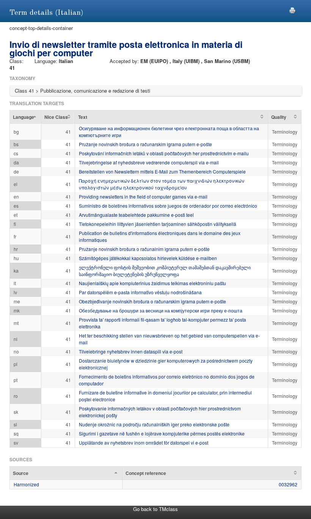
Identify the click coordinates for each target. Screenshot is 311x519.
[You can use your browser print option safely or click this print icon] (292, 9)
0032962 (288, 484)
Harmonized (26, 484)
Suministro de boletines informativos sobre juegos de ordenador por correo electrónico (168, 205)
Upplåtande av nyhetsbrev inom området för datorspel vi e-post (143, 442)
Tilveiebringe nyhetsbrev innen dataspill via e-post (130, 351)
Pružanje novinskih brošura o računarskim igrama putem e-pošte (145, 144)
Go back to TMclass (155, 509)
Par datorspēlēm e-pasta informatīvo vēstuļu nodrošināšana (140, 292)
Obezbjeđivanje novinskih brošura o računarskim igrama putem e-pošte (152, 301)
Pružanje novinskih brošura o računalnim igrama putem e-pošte (144, 249)
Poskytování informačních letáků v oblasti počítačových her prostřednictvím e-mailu (164, 153)
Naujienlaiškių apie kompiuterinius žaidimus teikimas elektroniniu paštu (152, 283)
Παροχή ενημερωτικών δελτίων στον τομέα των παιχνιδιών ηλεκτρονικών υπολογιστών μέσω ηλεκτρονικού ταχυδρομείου (161, 184)
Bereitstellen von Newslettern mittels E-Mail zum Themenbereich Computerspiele (162, 171)
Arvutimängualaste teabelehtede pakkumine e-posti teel (136, 214)
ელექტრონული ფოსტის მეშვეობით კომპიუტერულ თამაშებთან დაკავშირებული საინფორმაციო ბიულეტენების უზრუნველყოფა (165, 270)
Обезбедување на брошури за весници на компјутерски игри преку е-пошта (160, 310)
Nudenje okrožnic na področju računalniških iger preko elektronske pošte (154, 424)
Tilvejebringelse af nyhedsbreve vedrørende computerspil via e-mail (149, 162)
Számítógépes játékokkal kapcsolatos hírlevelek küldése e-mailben (148, 258)
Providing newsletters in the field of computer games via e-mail (143, 196)
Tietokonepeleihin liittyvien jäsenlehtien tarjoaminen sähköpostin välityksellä (157, 224)
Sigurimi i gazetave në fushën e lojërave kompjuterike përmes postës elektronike (162, 433)
